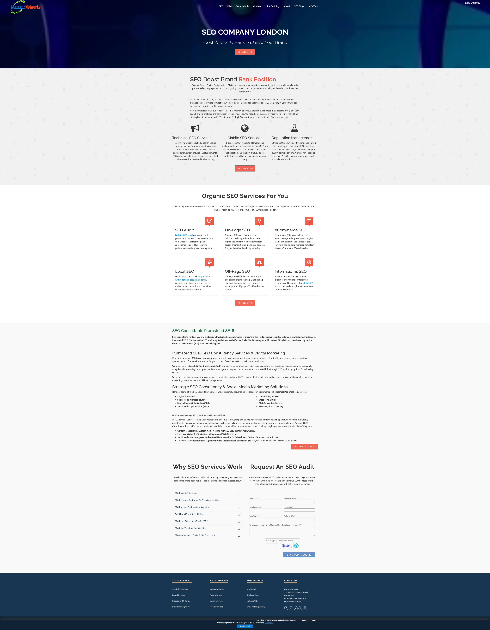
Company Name (290, 498)
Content (257, 6)
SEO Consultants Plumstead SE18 (203, 330)
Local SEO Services (178, 595)
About (287, 6)
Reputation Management (180, 607)
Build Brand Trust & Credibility (189, 514)
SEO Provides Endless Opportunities (192, 507)
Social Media (242, 6)
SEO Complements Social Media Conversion (195, 535)
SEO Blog (299, 6)
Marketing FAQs (252, 601)
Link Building (272, 6)
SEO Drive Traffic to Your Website (190, 528)
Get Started (245, 51)
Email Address (255, 507)
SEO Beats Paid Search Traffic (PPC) (191, 521)
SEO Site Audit (251, 589)
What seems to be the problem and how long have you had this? (275, 525)
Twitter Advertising (216, 595)
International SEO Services (181, 601)
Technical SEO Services (180, 589)
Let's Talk (313, 6)
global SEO (308, 283)
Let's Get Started (304, 446)
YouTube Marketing (216, 607)
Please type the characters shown (279, 541)
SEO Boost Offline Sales (186, 493)
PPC (229, 6)
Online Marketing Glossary (256, 607)
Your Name (253, 498)
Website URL (289, 516)
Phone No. (288, 507)
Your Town (253, 516)
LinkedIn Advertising (216, 601)
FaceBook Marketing (217, 589)
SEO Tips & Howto (253, 595)
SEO (221, 6)
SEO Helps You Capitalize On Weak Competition (197, 500)
